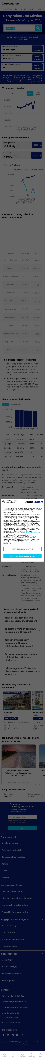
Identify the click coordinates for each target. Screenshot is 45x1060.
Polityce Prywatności (33, 532)
